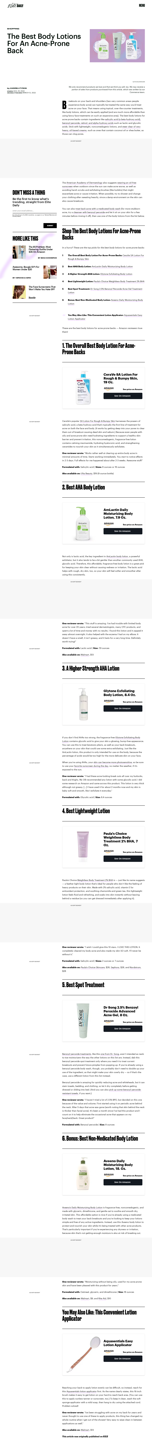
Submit (50, 225)
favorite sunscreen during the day (91, 766)
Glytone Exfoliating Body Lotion (116, 274)
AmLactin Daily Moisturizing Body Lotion (112, 266)
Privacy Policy (17, 216)
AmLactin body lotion (117, 556)
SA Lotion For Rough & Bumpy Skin (97, 421)
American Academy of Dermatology (84, 182)
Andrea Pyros (18, 88)
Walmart (85, 654)
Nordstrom (135, 967)
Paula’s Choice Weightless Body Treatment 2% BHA (119, 281)
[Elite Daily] (15, 5)
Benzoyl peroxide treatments (76, 1054)
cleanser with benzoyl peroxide (89, 212)
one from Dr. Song (110, 1054)
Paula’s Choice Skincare (93, 967)
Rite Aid (102, 1298)
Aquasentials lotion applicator (81, 1391)
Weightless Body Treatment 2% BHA (95, 880)
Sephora (115, 967)
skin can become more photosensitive (113, 762)
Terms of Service (49, 215)
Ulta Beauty (86, 473)
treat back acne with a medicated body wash (98, 208)
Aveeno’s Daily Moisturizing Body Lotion (82, 1207)
